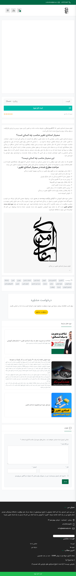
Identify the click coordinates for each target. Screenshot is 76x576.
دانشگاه (7, 280)
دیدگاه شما (65, 444)
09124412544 (64, 2)
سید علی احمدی (36, 284)
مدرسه (58, 287)
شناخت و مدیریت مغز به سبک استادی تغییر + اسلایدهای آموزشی (28, 341)
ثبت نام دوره (38, 108)
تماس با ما (33, 544)
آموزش (44, 280)
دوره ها (72, 547)
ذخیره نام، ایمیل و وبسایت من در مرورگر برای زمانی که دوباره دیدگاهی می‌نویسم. (40, 476)
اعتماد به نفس (27, 280)
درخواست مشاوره (41, 312)
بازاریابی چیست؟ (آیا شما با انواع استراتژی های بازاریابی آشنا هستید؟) (53, 564)
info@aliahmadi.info (64, 528)
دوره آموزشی (68, 284)
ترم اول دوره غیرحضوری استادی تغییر (38, 405)
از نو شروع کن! (70, 560)
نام (67, 467)
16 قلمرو (61, 280)
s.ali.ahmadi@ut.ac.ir (51, 2)
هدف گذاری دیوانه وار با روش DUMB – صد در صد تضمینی (56, 556)
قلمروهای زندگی (9, 284)
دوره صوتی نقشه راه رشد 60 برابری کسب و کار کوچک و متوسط (30, 360)
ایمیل (34, 467)
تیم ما (73, 544)
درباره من (34, 547)
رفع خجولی (59, 284)
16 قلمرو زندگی (52, 280)
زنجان (51, 284)
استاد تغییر (36, 280)
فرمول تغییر (25, 284)
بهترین (18, 280)
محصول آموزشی (67, 287)
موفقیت (52, 287)
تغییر (13, 280)
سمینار (45, 284)
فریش (17, 284)
